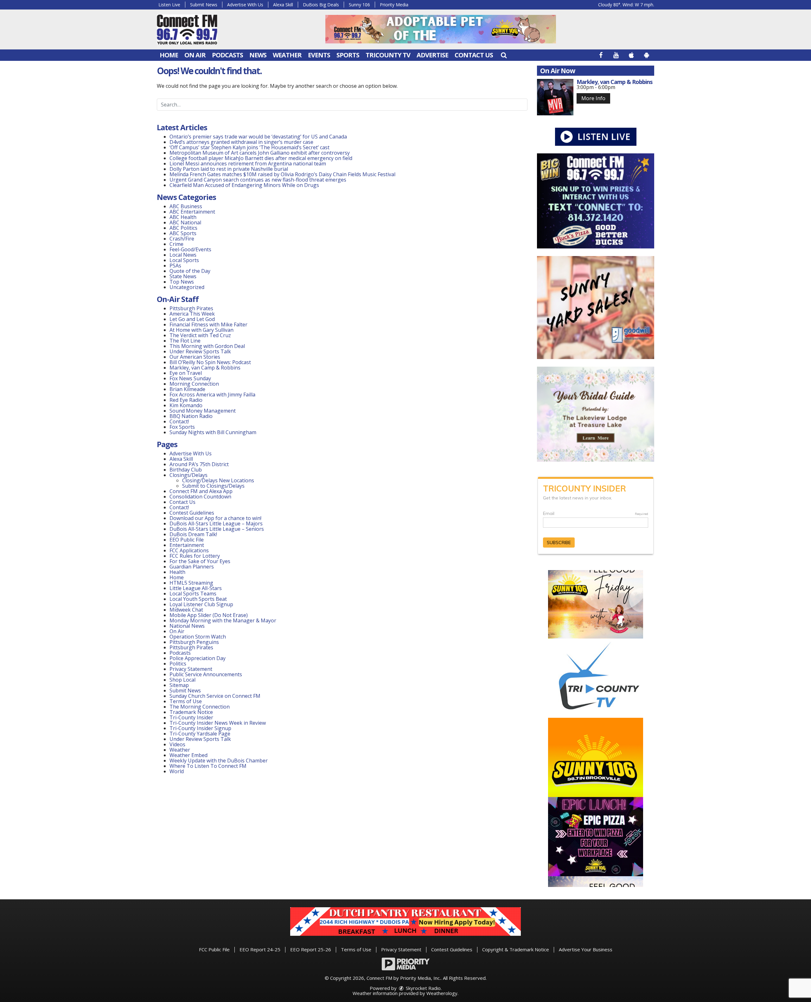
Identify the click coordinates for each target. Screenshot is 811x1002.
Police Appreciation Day (197, 658)
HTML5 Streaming (191, 582)
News (257, 55)
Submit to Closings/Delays (213, 485)
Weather (287, 55)
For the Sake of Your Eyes (199, 561)
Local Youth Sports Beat (198, 598)
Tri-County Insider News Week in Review (217, 722)
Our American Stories (194, 356)
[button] (503, 55)
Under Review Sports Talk (200, 351)
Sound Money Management (202, 410)
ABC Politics (183, 227)
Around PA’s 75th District (199, 464)
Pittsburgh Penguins (194, 642)
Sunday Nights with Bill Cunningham (212, 432)
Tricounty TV (388, 55)
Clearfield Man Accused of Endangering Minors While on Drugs (244, 185)
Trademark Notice (191, 712)
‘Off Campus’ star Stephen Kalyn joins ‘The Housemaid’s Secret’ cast (249, 147)
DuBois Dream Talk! (193, 534)
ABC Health (182, 217)
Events (319, 55)
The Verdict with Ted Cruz (200, 335)
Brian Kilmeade (187, 389)
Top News (181, 281)
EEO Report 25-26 (310, 949)
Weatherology (441, 993)
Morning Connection (194, 383)
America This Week (192, 313)
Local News (182, 254)
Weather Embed (188, 755)
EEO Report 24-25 (259, 949)
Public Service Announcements (205, 674)
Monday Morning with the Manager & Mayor (222, 620)
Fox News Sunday (190, 378)
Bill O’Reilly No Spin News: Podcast (210, 362)
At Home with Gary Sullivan (201, 329)
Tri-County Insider (191, 717)
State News (182, 276)
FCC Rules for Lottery (194, 555)
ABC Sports (182, 233)
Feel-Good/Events (190, 249)
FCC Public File (214, 949)
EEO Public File (186, 539)
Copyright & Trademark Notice (515, 949)
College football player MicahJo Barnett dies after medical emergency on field (260, 158)
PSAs (175, 265)
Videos (177, 744)
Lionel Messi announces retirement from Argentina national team (247, 163)
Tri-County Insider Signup (200, 728)
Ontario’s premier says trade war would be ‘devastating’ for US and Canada (258, 136)
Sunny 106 (359, 5)
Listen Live (169, 5)
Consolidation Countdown (200, 496)
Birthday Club (185, 469)
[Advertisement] (440, 29)
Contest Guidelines (191, 512)
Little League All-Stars (195, 588)
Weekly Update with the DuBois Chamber (218, 760)
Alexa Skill (283, 5)
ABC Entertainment (192, 211)
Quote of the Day (189, 270)
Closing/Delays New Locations (218, 480)
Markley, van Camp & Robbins (204, 367)
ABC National (185, 222)
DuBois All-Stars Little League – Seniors (216, 528)
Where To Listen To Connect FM (207, 765)
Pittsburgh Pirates (191, 308)
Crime (176, 244)
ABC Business (185, 206)
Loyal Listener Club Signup (201, 604)
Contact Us (474, 55)
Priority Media (394, 5)
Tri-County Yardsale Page (199, 733)
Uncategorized (186, 287)
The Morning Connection (199, 706)
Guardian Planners (191, 566)
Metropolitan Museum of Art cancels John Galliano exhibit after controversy (259, 152)
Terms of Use (185, 701)
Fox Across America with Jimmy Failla (212, 394)
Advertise (432, 55)
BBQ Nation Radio (191, 416)
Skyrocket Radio (423, 988)
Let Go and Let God (192, 319)
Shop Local (182, 679)
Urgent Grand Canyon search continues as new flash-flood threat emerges (257, 179)
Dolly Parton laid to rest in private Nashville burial (228, 168)
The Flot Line (185, 340)
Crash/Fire (181, 238)
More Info (593, 98)
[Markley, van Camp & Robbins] (555, 97)
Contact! (179, 421)
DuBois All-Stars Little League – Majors (216, 523)
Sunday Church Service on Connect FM (214, 695)
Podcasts (227, 55)
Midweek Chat (186, 609)
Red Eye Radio (185, 399)
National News (187, 625)
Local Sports (184, 260)
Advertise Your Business (585, 949)
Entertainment (186, 545)
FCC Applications (189, 550)
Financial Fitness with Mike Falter (208, 324)
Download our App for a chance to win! (215, 518)
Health (177, 571)
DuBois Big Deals (321, 5)
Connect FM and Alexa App (201, 491)
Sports (347, 55)
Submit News (203, 5)
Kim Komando (185, 405)
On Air (195, 55)
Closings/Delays (188, 475)
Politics (177, 663)
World (176, 771)
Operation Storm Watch (197, 636)
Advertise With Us (245, 5)
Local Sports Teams (192, 593)
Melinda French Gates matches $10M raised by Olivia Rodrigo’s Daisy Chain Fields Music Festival (282, 174)
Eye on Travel (185, 372)
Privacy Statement (190, 668)
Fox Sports (182, 426)
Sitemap (179, 685)
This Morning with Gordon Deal (207, 346)
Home (169, 55)
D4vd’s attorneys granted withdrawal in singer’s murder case (241, 141)
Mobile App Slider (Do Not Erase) (208, 615)
